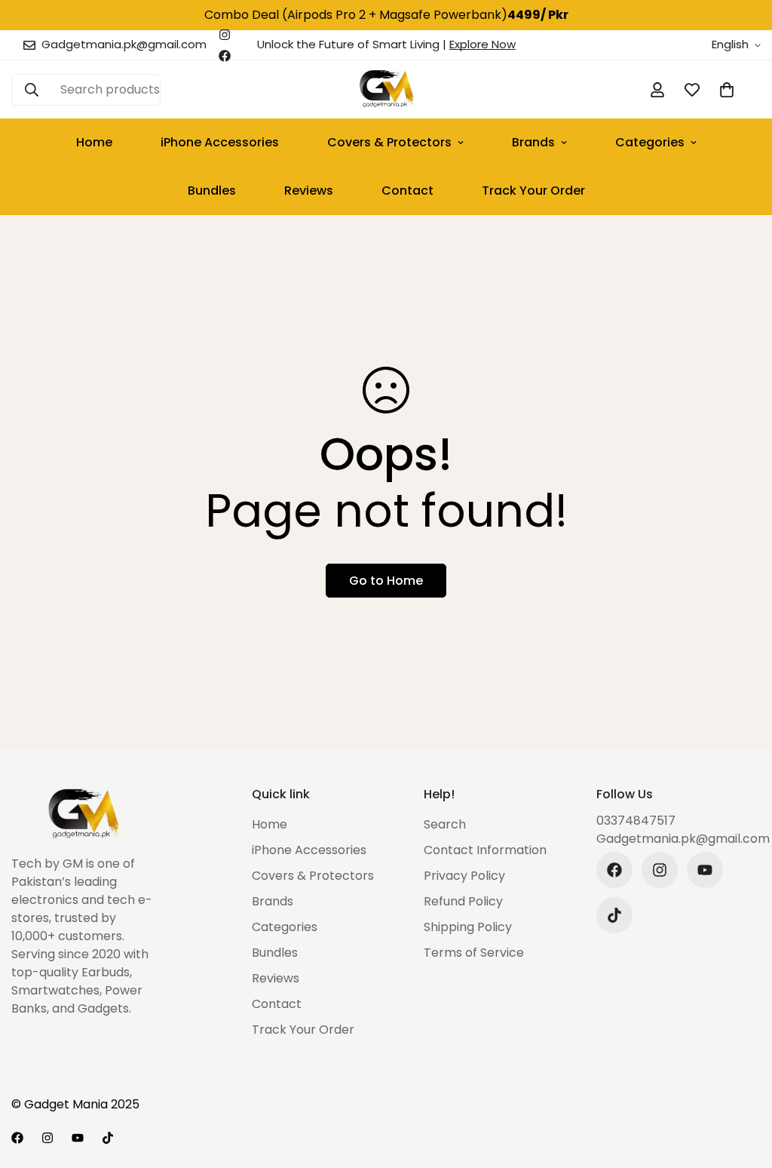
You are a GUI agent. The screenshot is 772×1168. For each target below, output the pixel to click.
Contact (407, 190)
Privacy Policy (464, 875)
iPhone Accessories (220, 142)
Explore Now (482, 44)
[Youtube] (705, 870)
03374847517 (636, 820)
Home (94, 142)
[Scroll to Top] (742, 1085)
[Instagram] (225, 35)
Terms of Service (474, 952)
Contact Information (485, 850)
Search (445, 824)
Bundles (212, 190)
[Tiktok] (614, 915)
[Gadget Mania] (385, 89)
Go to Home (386, 580)
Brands (533, 142)
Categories (650, 142)
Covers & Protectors (389, 142)
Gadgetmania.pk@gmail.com (678, 838)
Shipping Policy (468, 927)
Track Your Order (533, 190)
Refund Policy (463, 901)
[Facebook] (225, 56)
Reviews (308, 190)
